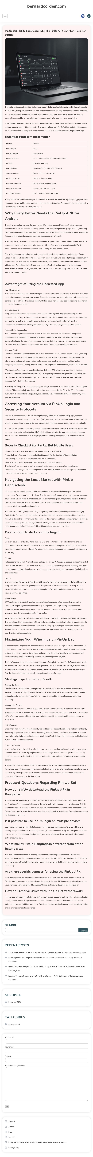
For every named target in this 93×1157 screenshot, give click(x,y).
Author (11, 1127)
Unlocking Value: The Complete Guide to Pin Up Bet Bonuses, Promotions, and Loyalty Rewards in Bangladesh (45, 960)
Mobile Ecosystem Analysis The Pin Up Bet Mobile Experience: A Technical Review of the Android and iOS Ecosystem (46, 969)
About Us (12, 1121)
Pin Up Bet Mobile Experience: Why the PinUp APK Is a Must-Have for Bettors (37, 1142)
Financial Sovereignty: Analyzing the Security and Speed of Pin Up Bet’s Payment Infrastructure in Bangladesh (45, 978)
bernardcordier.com (46, 6)
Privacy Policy (13, 1148)
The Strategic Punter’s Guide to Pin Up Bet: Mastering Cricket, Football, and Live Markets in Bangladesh (47, 952)
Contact (11, 1137)
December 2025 (14, 1002)
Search (11, 925)
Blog (10, 1132)
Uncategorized (14, 1024)
